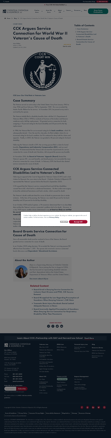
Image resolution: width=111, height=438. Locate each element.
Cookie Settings (64, 222)
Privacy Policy (54, 217)
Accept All (78, 222)
